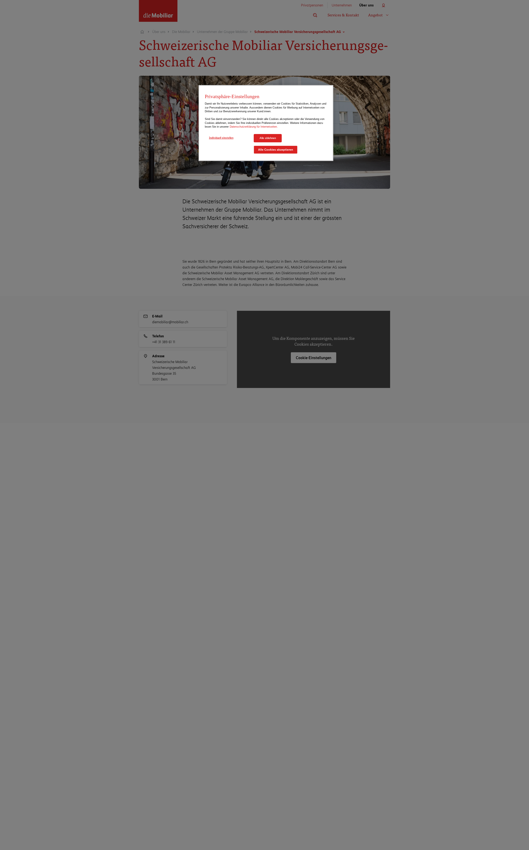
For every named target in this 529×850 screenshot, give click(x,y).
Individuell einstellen (221, 137)
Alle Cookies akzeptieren (275, 149)
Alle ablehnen (268, 138)
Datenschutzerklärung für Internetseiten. (254, 126)
